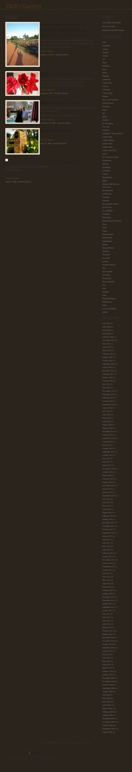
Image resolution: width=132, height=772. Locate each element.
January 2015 (107, 492)
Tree (104, 285)
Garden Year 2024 (109, 150)
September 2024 (108, 364)
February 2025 (108, 353)
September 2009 (108, 688)
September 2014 (108, 495)
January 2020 (107, 428)
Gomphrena (106, 160)
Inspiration (106, 167)
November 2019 (108, 431)
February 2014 (108, 516)
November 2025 (108, 340)
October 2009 (107, 684)
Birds (104, 62)
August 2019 (107, 441)
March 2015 (107, 488)
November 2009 (108, 681)
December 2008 (108, 718)
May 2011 (106, 620)
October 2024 (107, 360)
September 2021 (108, 394)
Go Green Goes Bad (110, 157)
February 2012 (108, 590)
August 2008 (107, 732)
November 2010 (108, 640)
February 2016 (108, 478)
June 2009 (106, 698)
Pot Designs (107, 207)
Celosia (105, 86)
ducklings (106, 106)
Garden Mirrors (108, 140)
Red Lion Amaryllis (60, 74)
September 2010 (108, 647)
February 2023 (108, 374)
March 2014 (107, 512)
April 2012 (106, 583)
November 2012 (108, 559)
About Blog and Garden (111, 22)
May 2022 (106, 387)
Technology (106, 278)
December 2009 (108, 678)
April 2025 (106, 347)
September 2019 (108, 438)
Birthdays (106, 65)
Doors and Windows (110, 99)
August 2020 (107, 407)
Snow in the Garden (60, 103)
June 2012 (106, 576)
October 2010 (107, 644)
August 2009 (107, 691)
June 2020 (106, 414)
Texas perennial (108, 281)
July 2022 (106, 384)
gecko (104, 153)
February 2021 (108, 397)
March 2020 (107, 424)
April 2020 (106, 421)
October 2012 (107, 563)
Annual (105, 55)
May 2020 (106, 418)
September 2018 (108, 451)
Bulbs (104, 72)
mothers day (107, 193)
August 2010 (107, 651)
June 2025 (106, 343)
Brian (104, 69)
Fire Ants (106, 126)
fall (103, 113)
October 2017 (107, 455)
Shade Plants (107, 237)
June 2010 (106, 657)
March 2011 (107, 627)
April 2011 (106, 624)
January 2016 (107, 482)
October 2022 (107, 380)
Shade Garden (107, 234)
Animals (105, 52)
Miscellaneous (107, 190)
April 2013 (106, 549)
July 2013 (106, 539)
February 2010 (108, 671)
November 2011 (108, 600)
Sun (103, 268)
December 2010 (108, 637)
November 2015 (108, 485)
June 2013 (106, 543)
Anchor (105, 49)
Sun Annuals (107, 271)
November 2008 (108, 722)
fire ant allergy (107, 123)
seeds (104, 227)
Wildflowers (107, 301)
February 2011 (108, 630)
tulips (104, 295)
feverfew (105, 120)
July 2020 (106, 411)
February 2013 (108, 553)
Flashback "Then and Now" (113, 133)
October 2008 (107, 725)
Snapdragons (107, 241)
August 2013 (107, 536)
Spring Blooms (108, 247)
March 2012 (107, 586)
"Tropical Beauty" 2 (61, 161)
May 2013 (106, 546)
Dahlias (105, 96)
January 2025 (107, 357)
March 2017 (107, 465)
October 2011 (107, 603)
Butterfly (105, 76)
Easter (104, 109)
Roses (104, 224)
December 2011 (108, 597)
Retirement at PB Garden (111, 220)
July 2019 (106, 445)
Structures (106, 254)
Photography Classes (110, 203)
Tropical (105, 291)
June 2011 (106, 617)
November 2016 (108, 468)
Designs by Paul (108, 26)
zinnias (105, 312)
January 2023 (107, 377)
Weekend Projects (109, 298)
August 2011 (107, 610)
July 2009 (106, 695)
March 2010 (107, 667)
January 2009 (107, 715)
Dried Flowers (107, 103)
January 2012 (107, 593)
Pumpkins (106, 214)
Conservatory (107, 93)
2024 (104, 42)
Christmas (106, 89)
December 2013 (108, 522)
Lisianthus (106, 170)
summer (105, 261)
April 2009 (106, 705)
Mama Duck (107, 177)
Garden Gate (107, 136)
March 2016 (107, 475)
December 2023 (108, 370)
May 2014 (106, 505)
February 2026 (108, 336)
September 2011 (108, 607)
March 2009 (107, 708)
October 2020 (107, 401)
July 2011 (106, 613)
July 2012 (106, 573)
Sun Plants (106, 274)
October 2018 (107, 448)
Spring (105, 244)
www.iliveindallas (109, 308)
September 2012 (108, 566)
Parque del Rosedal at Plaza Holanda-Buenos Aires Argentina (63, 30)
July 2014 (106, 499)
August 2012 (107, 570)
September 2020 (108, 404)
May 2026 (106, 330)
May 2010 (106, 661)
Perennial (105, 197)
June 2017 (106, 461)
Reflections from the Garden (113, 30)
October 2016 (107, 472)
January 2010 (107, 674)
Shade (104, 231)
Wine (104, 305)
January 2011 (107, 634)
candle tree (106, 79)
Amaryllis (106, 45)
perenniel (105, 200)
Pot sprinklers (107, 210)
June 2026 (106, 326)
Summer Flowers (109, 264)
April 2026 (106, 333)
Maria (104, 180)
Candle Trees (107, 82)
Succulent (106, 258)
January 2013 (107, 556)
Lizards (105, 174)
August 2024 (107, 367)
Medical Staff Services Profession (110, 185)
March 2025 (107, 350)
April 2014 (106, 509)
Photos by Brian (57, 130)
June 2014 (106, 502)
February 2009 (108, 711)
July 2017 (106, 458)
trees (104, 288)
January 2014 (107, 519)
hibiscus (105, 163)
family (104, 116)
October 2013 (107, 529)
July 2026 (106, 323)
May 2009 (106, 701)
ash (103, 59)
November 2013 (108, 526)
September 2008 (108, 728)
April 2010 (106, 664)
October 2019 (107, 434)
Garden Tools (107, 143)
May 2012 (106, 580)
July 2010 (106, 654)
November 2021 (108, 391)
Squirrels (105, 251)
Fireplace (105, 130)
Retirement (106, 217)
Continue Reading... (48, 51)
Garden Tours (107, 147)
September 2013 (108, 532)
